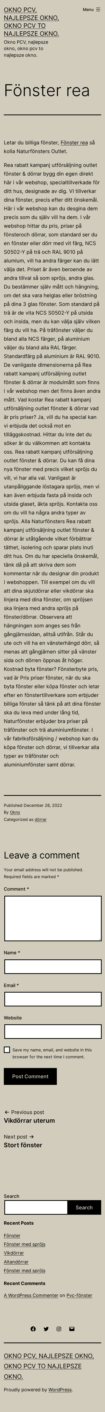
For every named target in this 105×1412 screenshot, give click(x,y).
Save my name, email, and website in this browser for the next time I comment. (52, 1053)
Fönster (12, 1235)
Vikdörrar (14, 1253)
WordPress (60, 1389)
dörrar (41, 819)
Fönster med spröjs (24, 1244)
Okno (15, 812)
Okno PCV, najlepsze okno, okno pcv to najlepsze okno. (49, 1366)
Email (11, 985)
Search (11, 1196)
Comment (16, 889)
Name (12, 952)
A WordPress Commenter (31, 1295)
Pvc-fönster (79, 1295)
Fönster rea (74, 143)
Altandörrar (16, 1262)
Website (13, 1017)
